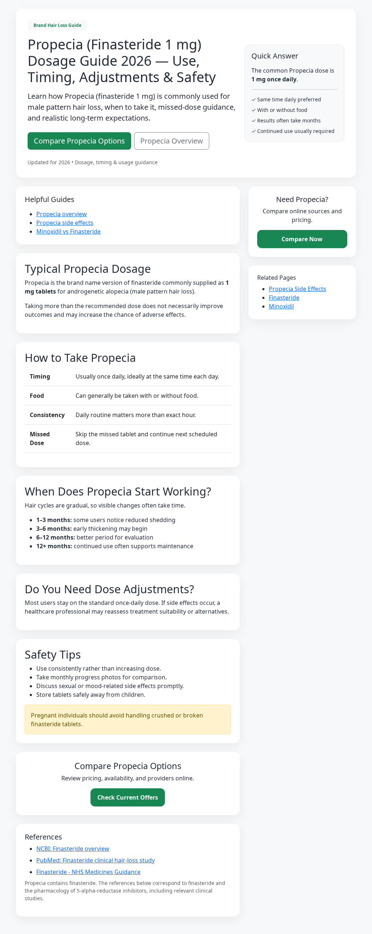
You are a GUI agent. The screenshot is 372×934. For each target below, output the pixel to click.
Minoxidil (281, 306)
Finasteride (284, 298)
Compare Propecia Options (79, 141)
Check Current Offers (127, 797)
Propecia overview (61, 214)
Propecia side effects (64, 223)
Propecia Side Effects (297, 289)
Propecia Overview (171, 141)
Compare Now (302, 239)
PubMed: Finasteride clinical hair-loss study (95, 860)
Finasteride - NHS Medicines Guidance (88, 872)
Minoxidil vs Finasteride (68, 231)
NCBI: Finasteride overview (72, 849)
